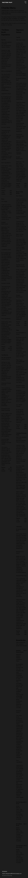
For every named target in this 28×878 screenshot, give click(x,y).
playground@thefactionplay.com (14, 873)
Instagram (4, 871)
